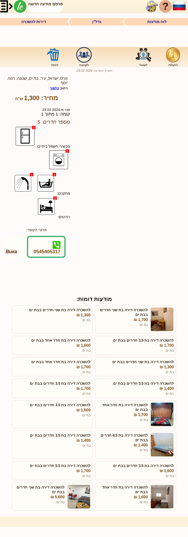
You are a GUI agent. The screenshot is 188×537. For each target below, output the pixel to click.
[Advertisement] (94, 35)
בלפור (54, 88)
